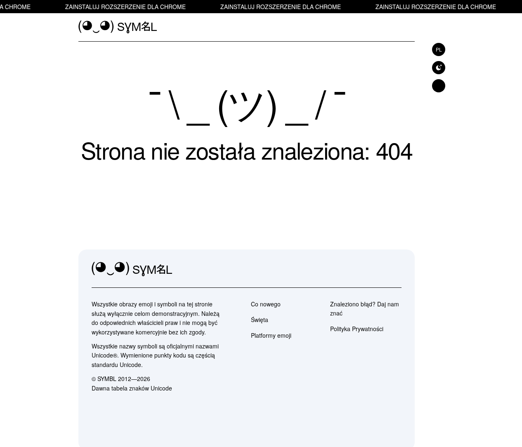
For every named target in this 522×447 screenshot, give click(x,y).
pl (439, 49)
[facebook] (395, 269)
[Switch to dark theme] (438, 67)
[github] (376, 269)
